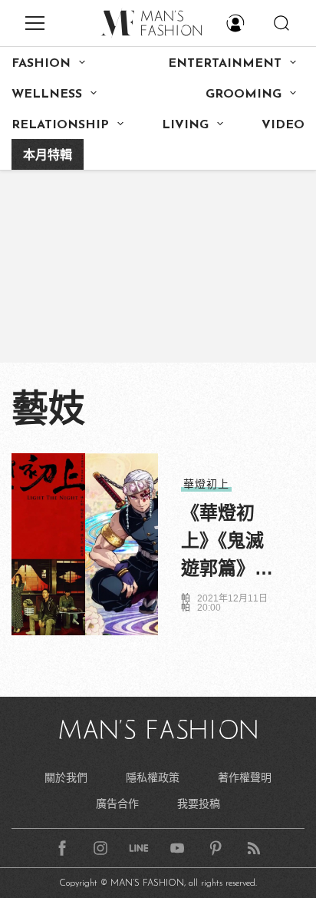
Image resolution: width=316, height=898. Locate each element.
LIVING (185, 125)
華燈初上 (206, 484)
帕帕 (185, 603)
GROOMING (243, 94)
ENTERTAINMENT (224, 64)
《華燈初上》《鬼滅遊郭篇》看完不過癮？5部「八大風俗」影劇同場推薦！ (227, 542)
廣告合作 (117, 803)
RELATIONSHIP (60, 125)
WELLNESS (47, 94)
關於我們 (65, 777)
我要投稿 (198, 803)
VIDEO (283, 125)
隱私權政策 (152, 777)
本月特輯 (47, 156)
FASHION (41, 64)
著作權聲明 (245, 777)
